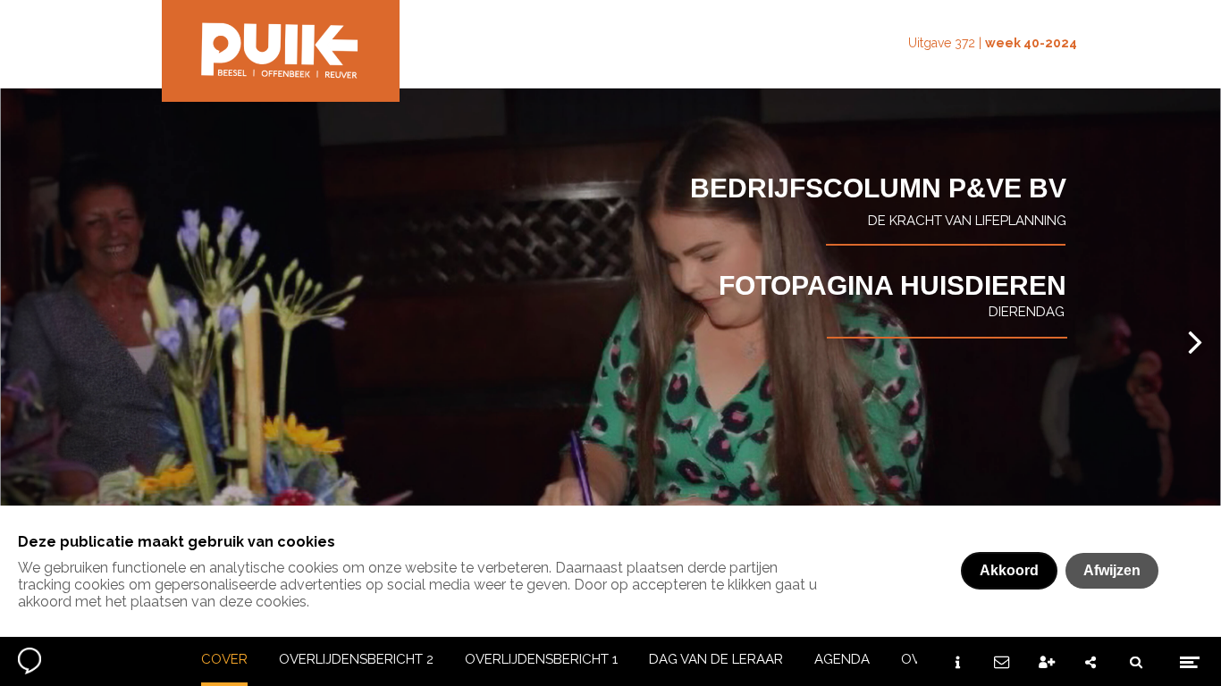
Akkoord (1009, 570)
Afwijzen (1112, 570)
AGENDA (842, 659)
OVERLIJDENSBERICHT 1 (541, 659)
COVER (224, 659)
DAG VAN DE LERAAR (716, 659)
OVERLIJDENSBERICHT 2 (356, 659)
